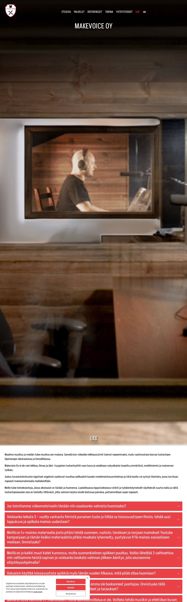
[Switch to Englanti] (144, 10)
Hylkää (70, 587)
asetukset (37, 591)
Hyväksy (70, 581)
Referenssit (95, 12)
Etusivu (66, 12)
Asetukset (71, 594)
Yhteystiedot (124, 12)
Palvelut (79, 12)
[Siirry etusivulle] (11, 10)
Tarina (109, 12)
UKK (138, 12)
